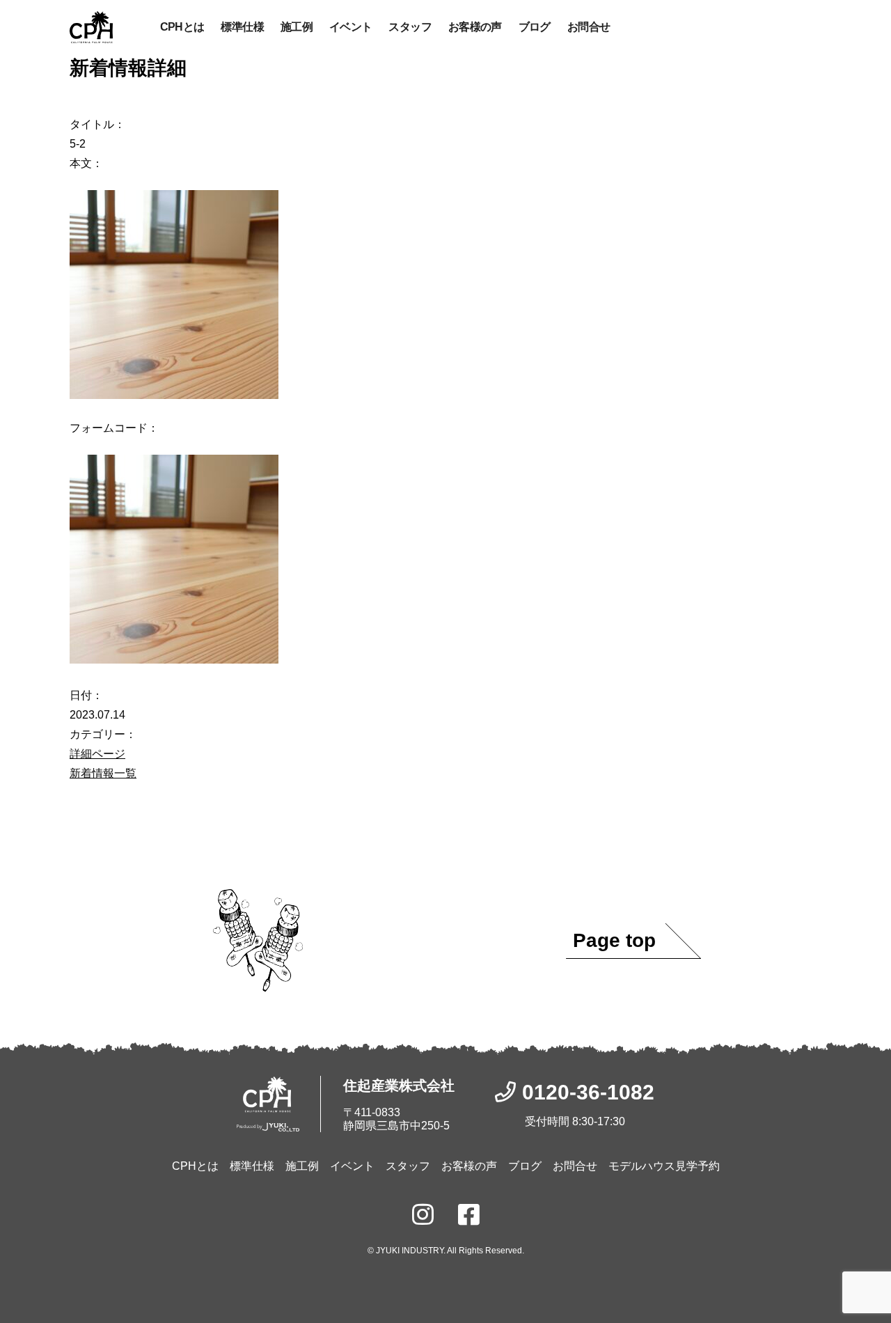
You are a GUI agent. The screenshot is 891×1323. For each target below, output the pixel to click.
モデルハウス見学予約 (664, 1166)
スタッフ (409, 27)
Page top (614, 940)
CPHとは (182, 27)
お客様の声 (475, 27)
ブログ (535, 27)
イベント (350, 27)
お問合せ (588, 27)
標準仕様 (242, 27)
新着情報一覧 (103, 773)
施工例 (297, 27)
